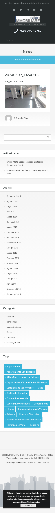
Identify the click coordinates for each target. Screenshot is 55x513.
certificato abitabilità (17, 393)
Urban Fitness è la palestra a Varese (23, 170)
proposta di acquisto (29, 414)
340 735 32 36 (30, 31)
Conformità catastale (17, 398)
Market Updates (14, 327)
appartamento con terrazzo (21, 372)
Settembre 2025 (14, 196)
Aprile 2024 (11, 212)
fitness (10, 409)
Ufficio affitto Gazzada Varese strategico (25, 162)
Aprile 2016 (11, 284)
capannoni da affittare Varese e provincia (27, 382)
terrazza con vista (16, 425)
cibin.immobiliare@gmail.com (35, 3)
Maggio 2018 (12, 248)
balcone (35, 377)
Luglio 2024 (12, 206)
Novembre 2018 (13, 242)
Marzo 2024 (12, 217)
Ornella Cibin (22, 118)
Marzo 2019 (12, 227)
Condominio (12, 322)
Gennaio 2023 (13, 222)
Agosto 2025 (12, 201)
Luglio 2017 (12, 273)
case (40, 388)
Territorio (11, 337)
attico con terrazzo (16, 377)
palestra (11, 414)
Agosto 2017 (12, 268)
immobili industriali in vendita (32, 409)
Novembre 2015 (13, 289)
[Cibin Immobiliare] (27, 19)
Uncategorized (13, 342)
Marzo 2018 (12, 253)
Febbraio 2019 (13, 232)
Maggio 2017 (12, 279)
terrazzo (34, 425)
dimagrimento (41, 404)
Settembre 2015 (14, 294)
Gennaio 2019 (13, 237)
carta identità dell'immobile (20, 388)
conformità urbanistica (18, 404)
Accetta (28, 505)
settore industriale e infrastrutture (24, 419)
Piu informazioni (33, 502)
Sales (9, 332)
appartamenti (13, 366)
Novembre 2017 (13, 263)
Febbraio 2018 (13, 258)
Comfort (10, 317)
